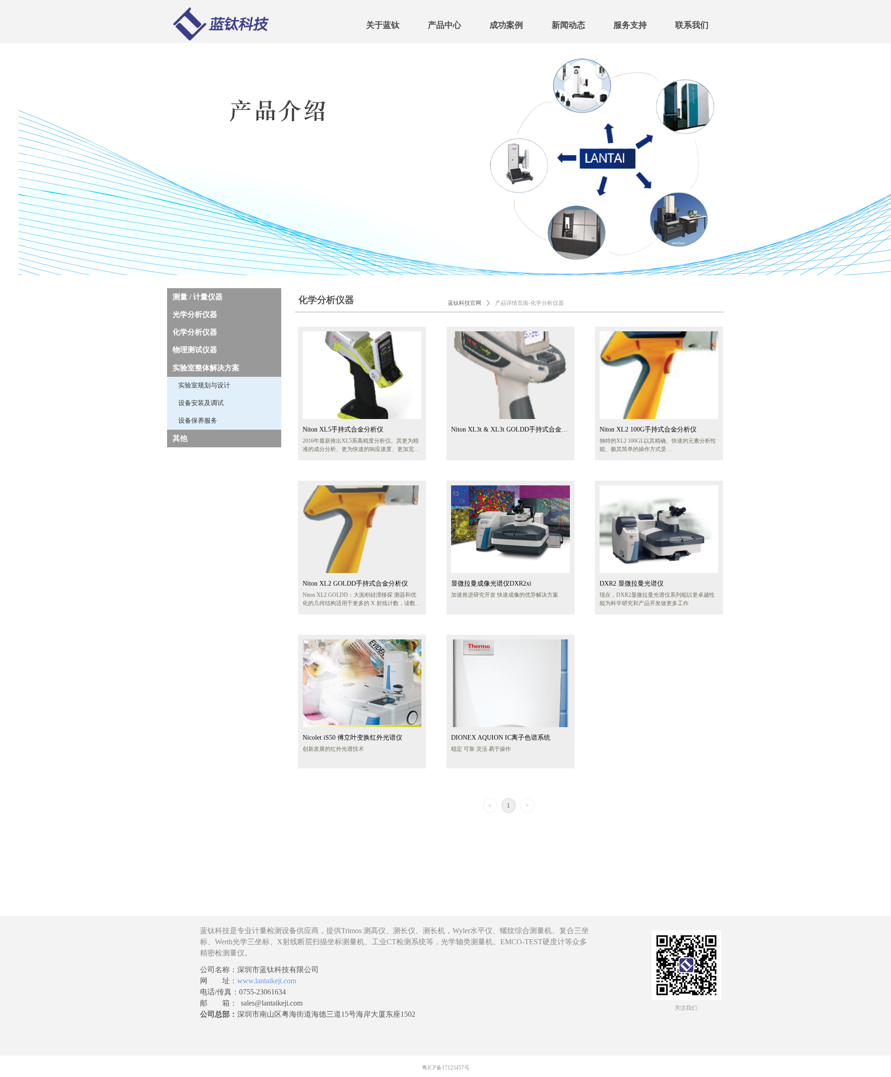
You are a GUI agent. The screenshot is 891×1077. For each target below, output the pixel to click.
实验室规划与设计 (204, 385)
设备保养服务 (197, 420)
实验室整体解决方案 (206, 368)
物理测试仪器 (195, 350)
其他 (180, 438)
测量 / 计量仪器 (198, 297)
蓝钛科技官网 (464, 303)
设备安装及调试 (201, 403)
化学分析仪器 (195, 332)
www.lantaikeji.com (266, 981)
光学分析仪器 (195, 314)
